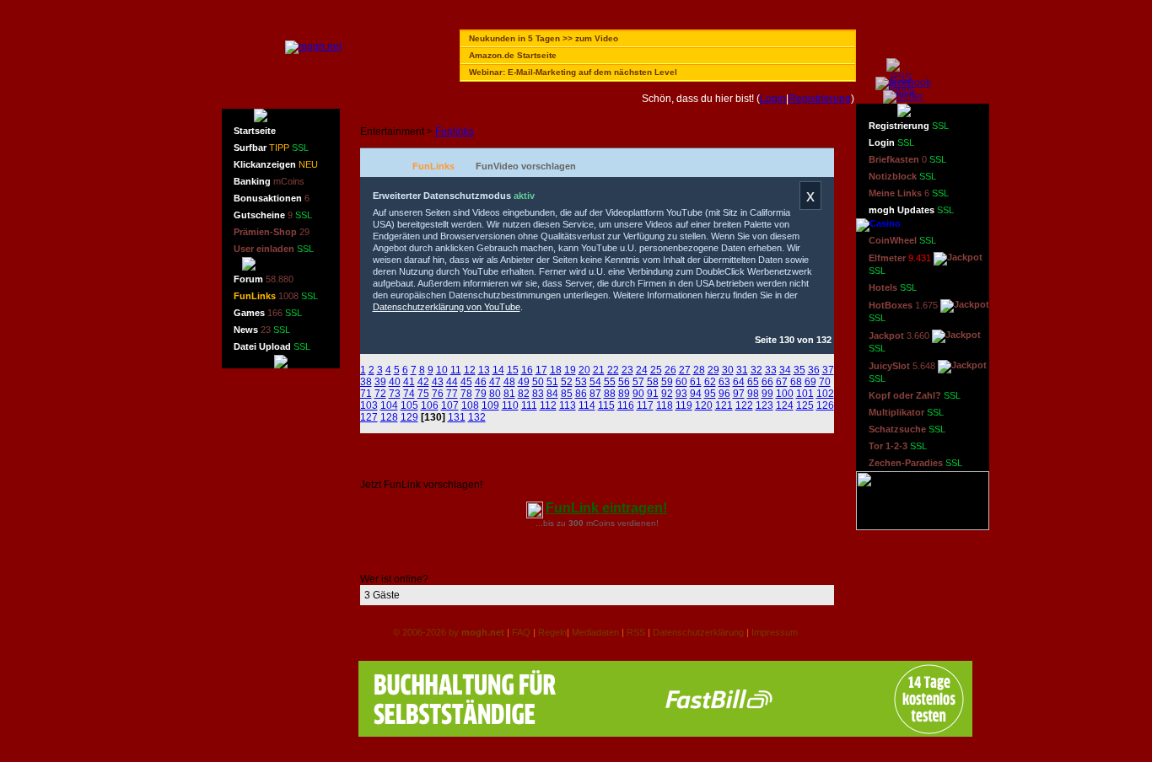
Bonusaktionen (272, 198)
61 (696, 382)
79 (481, 394)
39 (380, 382)
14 (498, 370)
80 (495, 394)
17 (541, 370)
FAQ (521, 632)
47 (495, 382)
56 (624, 382)
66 (767, 382)
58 (653, 382)
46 (481, 382)
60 (681, 382)
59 (667, 382)
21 (599, 370)
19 (570, 370)
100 (785, 394)
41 (409, 382)
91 (653, 394)
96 (724, 394)
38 (366, 382)
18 (556, 370)
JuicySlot (902, 372)
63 (724, 382)
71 (366, 394)
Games (268, 313)
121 (724, 405)
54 (595, 382)
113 (567, 405)
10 (442, 370)
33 (771, 370)
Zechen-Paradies (915, 463)
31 (742, 370)
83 (538, 394)
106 (430, 405)
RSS (636, 632)
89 (624, 394)
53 (581, 382)
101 (805, 394)
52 (567, 382)
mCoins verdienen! (622, 523)
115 (606, 405)
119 (684, 405)
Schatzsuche (907, 429)
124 (785, 405)
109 (490, 405)
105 (409, 405)
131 (457, 417)
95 (710, 394)
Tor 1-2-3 (898, 446)
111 (529, 405)
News (262, 330)
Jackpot (899, 341)
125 (805, 405)
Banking (269, 181)
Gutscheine (273, 215)
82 (524, 394)
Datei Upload (272, 346)
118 (664, 405)
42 (423, 382)
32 (756, 370)
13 (484, 370)
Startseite (255, 131)
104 (389, 405)
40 (395, 382)
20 (584, 370)
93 (681, 394)
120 (704, 405)
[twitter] (903, 96)
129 (409, 417)
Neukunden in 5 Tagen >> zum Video (543, 38)
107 (450, 405)
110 (510, 405)
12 (470, 370)
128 (389, 417)
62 (710, 382)
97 (739, 394)
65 (753, 382)
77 (452, 394)
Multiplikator (906, 412)
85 (567, 394)
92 (667, 394)
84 (552, 394)
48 (509, 382)
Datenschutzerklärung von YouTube (446, 307)
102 (825, 394)
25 (656, 370)
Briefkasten (907, 159)
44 (452, 382)
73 (395, 394)
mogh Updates (911, 210)
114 (587, 405)
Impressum (774, 632)
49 (524, 382)
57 (638, 382)
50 (538, 382)
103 (369, 405)
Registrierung (820, 99)
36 (814, 370)
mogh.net (482, 632)
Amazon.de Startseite (513, 55)
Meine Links (909, 193)
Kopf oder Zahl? (915, 395)
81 (509, 394)
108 (470, 405)
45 (466, 382)
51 (552, 382)
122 (744, 405)
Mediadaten (595, 632)
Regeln (552, 632)
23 (627, 370)
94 (696, 394)
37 (828, 370)
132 (477, 417)
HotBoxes (903, 311)
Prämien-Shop (272, 232)
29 (713, 370)
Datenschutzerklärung (698, 632)
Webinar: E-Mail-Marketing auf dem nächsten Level (573, 72)
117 (645, 405)
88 (610, 394)
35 (799, 370)
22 (613, 370)
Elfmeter (900, 264)
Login (773, 99)
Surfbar (271, 147)
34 (785, 370)
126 (825, 405)
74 (409, 394)
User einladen (274, 249)
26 (670, 370)
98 (753, 394)
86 (581, 394)
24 (642, 370)
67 (782, 382)
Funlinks (454, 131)
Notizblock (902, 176)
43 (438, 382)
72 (380, 394)
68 (796, 382)
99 (767, 394)
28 (699, 370)
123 (764, 405)
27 (685, 370)
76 (438, 394)
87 (595, 394)
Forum (263, 279)
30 (728, 370)
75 (423, 394)
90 (638, 394)
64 (739, 382)
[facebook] (903, 83)
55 (610, 382)
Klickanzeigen (276, 164)
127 (369, 417)
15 (513, 370)
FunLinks (276, 296)
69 (810, 382)
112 (548, 405)
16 (527, 370)
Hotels (893, 287)
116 (625, 405)
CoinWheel (902, 240)
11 (455, 370)
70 (825, 382)
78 (466, 394)
